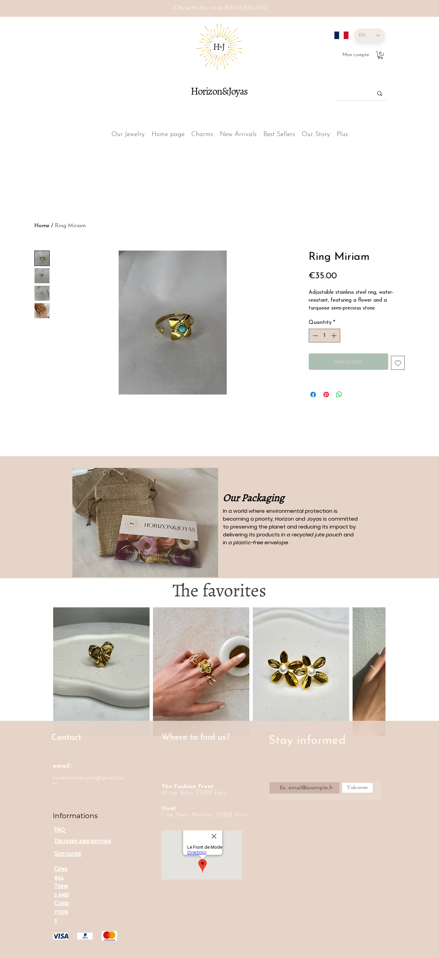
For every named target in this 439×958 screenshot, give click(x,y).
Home (41, 226)
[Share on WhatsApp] (339, 394)
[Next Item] (374, 671)
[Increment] (334, 335)
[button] (380, 55)
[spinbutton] (324, 335)
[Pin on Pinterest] (326, 394)
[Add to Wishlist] (398, 363)
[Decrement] (314, 335)
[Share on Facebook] (313, 394)
